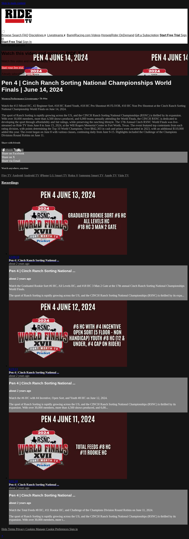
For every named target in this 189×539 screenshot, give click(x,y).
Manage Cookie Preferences (52, 529)
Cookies (30, 529)
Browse (6, 35)
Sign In (27, 41)
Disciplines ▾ (37, 35)
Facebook (7, 149)
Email (20, 149)
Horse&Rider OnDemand (117, 35)
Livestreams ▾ (56, 35)
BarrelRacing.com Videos (83, 35)
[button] (3, 31)
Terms (12, 529)
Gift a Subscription (147, 35)
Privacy (20, 529)
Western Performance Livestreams (19, 98)
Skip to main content (13, 3)
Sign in (30, 73)
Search (17, 35)
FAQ (25, 35)
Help (4, 529)
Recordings (9, 183)
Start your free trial (12, 67)
